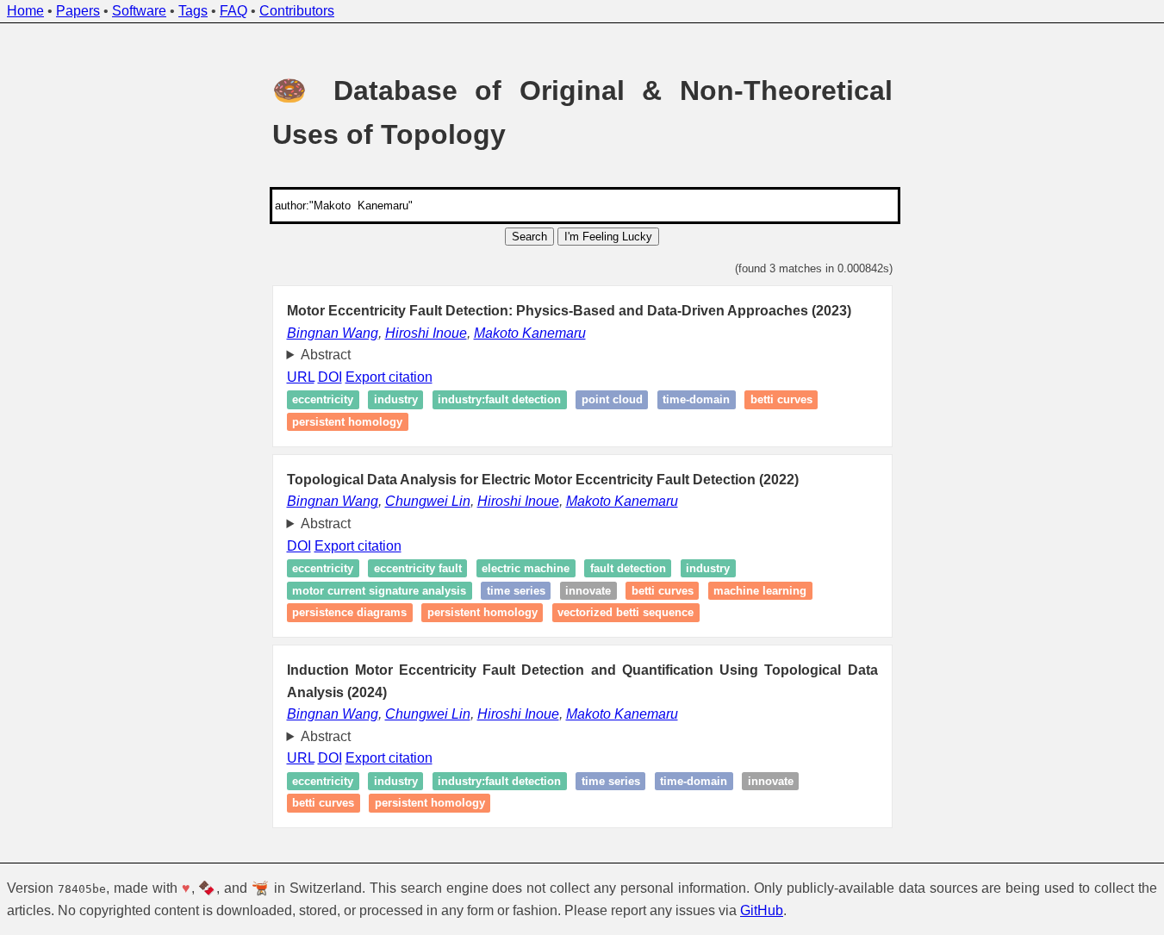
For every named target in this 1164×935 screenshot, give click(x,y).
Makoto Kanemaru (530, 333)
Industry (708, 568)
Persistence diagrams (349, 612)
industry (396, 400)
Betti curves (781, 400)
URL (300, 377)
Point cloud (612, 400)
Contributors (296, 10)
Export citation (389, 377)
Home (25, 10)
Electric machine (526, 568)
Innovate (588, 590)
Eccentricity (322, 400)
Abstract (326, 354)
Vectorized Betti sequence (625, 612)
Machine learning (759, 590)
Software (139, 10)
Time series (516, 590)
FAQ (233, 10)
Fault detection (628, 568)
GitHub (761, 910)
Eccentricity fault (418, 568)
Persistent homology (347, 421)
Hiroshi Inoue (426, 333)
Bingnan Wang (332, 333)
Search (529, 236)
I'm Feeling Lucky (608, 236)
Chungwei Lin (427, 501)
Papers (78, 10)
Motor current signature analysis (379, 590)
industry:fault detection (499, 400)
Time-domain (696, 400)
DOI (330, 377)
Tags (193, 10)
